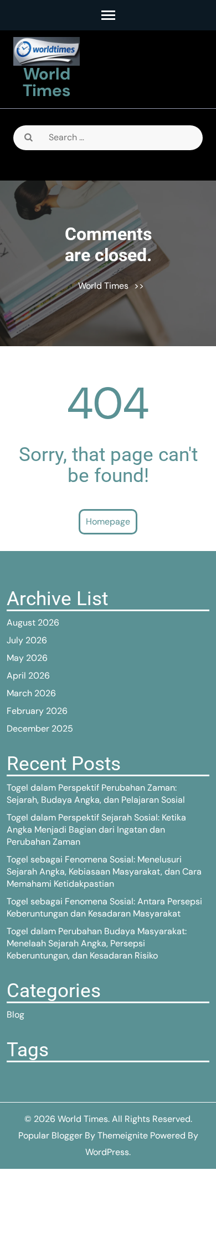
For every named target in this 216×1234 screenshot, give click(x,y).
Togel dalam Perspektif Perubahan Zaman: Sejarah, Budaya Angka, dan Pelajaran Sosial (96, 794)
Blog (15, 1014)
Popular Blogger (50, 1135)
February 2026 (37, 711)
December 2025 (40, 728)
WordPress (107, 1152)
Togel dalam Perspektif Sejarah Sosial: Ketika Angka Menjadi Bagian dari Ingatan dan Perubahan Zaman (96, 830)
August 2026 (33, 622)
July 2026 (27, 640)
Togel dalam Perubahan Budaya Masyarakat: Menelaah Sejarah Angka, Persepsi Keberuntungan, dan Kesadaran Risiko (97, 943)
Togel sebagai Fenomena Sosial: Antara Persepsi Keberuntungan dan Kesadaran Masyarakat (104, 907)
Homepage (108, 521)
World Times (46, 82)
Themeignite (122, 1135)
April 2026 (28, 675)
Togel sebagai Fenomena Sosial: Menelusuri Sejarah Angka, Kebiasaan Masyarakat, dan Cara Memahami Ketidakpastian (104, 871)
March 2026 (31, 693)
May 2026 (27, 658)
